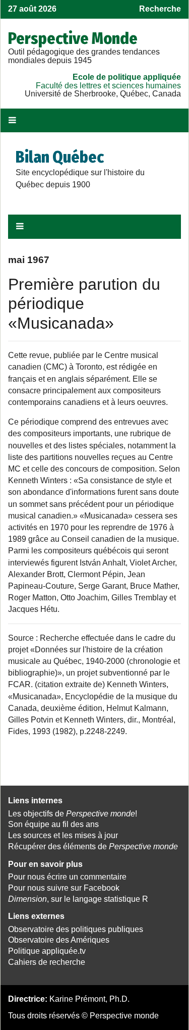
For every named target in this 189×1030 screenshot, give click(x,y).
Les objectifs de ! (72, 813)
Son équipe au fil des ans (53, 824)
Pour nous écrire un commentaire (67, 876)
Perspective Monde (73, 38)
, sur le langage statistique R (78, 899)
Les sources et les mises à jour (63, 835)
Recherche (160, 9)
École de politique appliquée (127, 77)
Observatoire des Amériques (58, 940)
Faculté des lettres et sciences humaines (108, 85)
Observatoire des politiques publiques (75, 929)
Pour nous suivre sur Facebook (63, 888)
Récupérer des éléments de (93, 846)
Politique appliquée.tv (47, 951)
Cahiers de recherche (46, 962)
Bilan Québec (60, 157)
